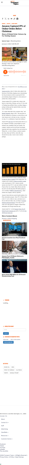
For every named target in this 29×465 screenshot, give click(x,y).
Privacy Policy (4, 457)
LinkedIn (2, 449)
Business (3, 23)
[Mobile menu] (2, 2)
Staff (2, 426)
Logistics (8, 23)
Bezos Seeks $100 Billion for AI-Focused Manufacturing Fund (13, 275)
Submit (6, 333)
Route (24, 105)
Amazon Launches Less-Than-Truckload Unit (13, 238)
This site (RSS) (4, 451)
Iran (13, 367)
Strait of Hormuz (9, 370)
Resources (4, 435)
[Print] (17, 19)
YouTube (2, 447)
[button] (14, 19)
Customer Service (6, 439)
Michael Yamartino (6, 113)
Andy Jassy (10, 121)
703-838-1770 (3, 416)
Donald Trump (14, 373)
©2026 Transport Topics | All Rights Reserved (13, 455)
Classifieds (4, 432)
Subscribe (5, 339)
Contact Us (4, 422)
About (3, 419)
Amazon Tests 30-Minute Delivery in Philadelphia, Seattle (12, 257)
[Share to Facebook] (2, 19)
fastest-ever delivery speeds (20, 181)
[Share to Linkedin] (8, 19)
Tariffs (6, 373)
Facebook (3, 444)
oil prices (19, 370)
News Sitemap (19, 457)
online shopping (12, 218)
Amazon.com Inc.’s (6, 91)
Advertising (4, 429)
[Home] (15, 3)
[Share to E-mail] (11, 19)
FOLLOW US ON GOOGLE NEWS (8, 342)
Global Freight (14, 23)
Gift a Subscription (15, 339)
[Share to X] (5, 19)
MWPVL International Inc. (16, 190)
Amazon (4, 218)
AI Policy (11, 457)
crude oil (7, 367)
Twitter (2, 446)
